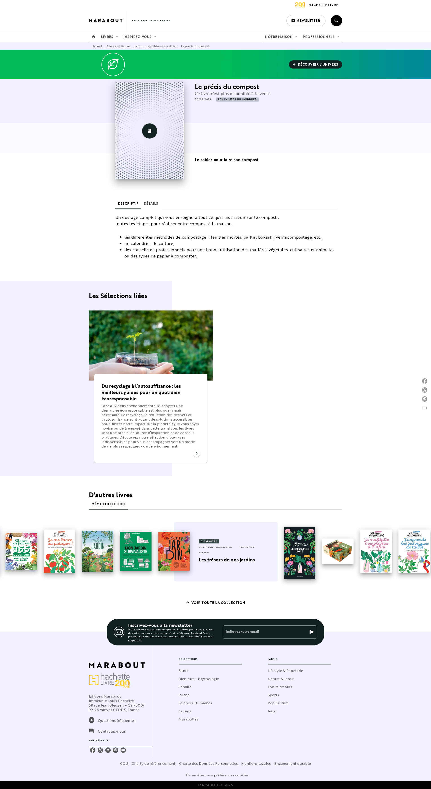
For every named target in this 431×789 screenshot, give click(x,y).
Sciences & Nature (118, 46)
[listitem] (93, 750)
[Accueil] (108, 20)
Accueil (97, 46)
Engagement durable (292, 763)
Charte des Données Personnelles (208, 763)
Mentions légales (256, 763)
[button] (305, 20)
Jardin (138, 46)
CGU (124, 763)
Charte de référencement (154, 763)
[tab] (93, 36)
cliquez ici (134, 640)
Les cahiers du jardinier (162, 46)
